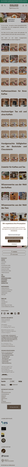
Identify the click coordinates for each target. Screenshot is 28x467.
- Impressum (14, 244)
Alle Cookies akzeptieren (14, 241)
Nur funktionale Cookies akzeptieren (14, 238)
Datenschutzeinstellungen (14, 234)
